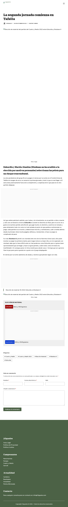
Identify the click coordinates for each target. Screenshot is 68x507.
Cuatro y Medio (33, 23)
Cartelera (6, 477)
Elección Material (40, 356)
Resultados (7, 479)
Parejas (5, 461)
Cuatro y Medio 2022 (25, 356)
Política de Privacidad (10, 445)
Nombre (6, 380)
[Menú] (64, 3)
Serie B (5, 465)
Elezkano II (53, 356)
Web (46, 380)
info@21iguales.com (39, 495)
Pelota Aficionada (9, 484)
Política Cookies (8, 447)
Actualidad (6, 481)
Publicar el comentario (12, 409)
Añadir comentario (9, 389)
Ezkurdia (7, 360)
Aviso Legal (7, 443)
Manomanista (7, 459)
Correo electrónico (30, 380)
